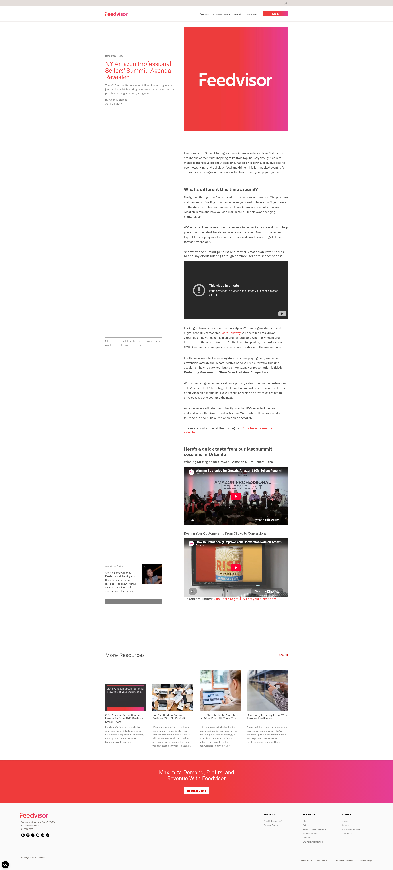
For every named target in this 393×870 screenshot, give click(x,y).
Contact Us (347, 833)
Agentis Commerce (273, 821)
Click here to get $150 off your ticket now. (245, 599)
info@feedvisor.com (30, 825)
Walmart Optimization (313, 842)
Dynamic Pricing (271, 825)
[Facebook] (33, 835)
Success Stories (310, 833)
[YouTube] (37, 835)
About (345, 821)
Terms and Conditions (345, 860)
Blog (305, 821)
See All (283, 655)
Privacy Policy (306, 860)
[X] (28, 835)
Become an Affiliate (351, 829)
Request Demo (196, 790)
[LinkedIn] (23, 835)
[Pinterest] (47, 835)
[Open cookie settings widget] (5, 864)
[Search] (285, 3)
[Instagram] (42, 835)
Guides (306, 825)
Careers (345, 825)
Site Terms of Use (324, 860)
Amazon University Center (315, 829)
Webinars (307, 837)
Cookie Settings (365, 860)
